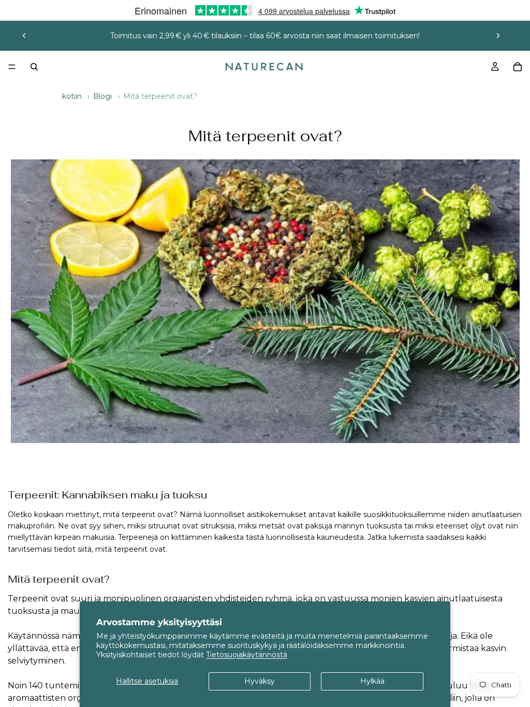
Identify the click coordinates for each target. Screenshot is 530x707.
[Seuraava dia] (498, 35)
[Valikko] (12, 67)
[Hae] (34, 66)
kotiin (72, 96)
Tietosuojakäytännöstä (246, 654)
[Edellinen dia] (24, 35)
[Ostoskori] (517, 66)
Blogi (102, 96)
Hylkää (372, 681)
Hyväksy (259, 681)
